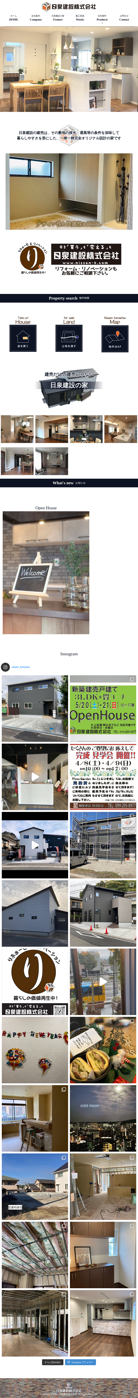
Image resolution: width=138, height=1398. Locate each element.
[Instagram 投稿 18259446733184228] (103, 1118)
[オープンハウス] (46, 572)
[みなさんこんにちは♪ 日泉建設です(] (35, 708)
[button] (10, 69)
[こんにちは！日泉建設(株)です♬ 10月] (35, 982)
